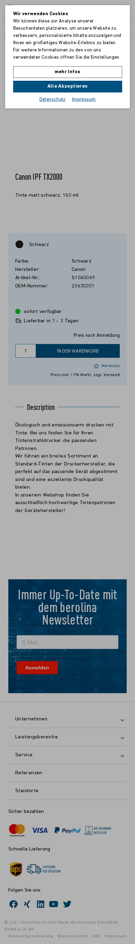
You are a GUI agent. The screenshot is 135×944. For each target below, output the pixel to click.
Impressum (84, 99)
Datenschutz (52, 99)
